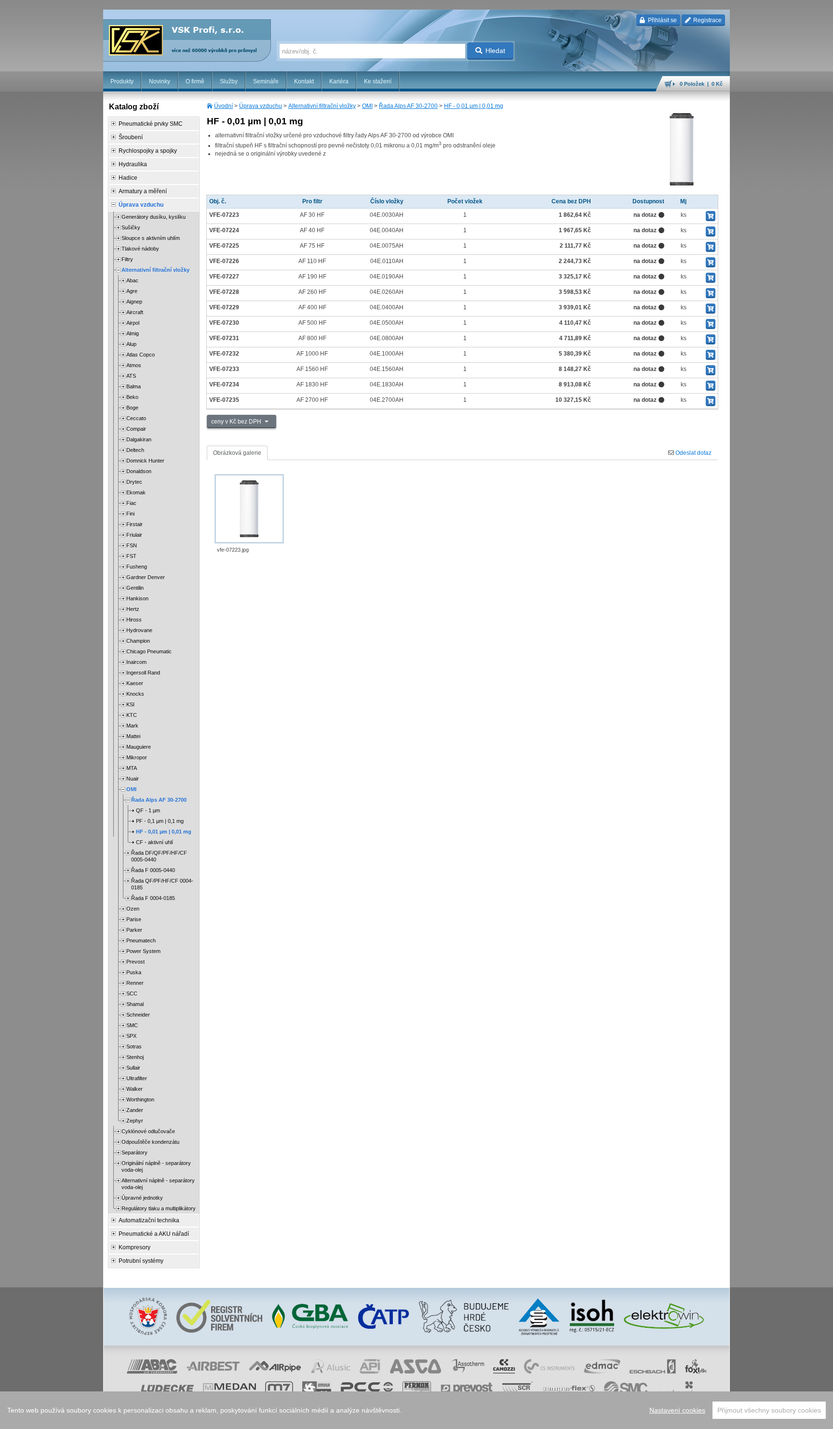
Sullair (133, 1068)
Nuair (132, 778)
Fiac (131, 503)
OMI (367, 106)
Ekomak (136, 492)
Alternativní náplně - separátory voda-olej (158, 1184)
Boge (132, 407)
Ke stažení (377, 81)
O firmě (195, 81)
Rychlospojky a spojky (148, 150)
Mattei (133, 736)
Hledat (495, 50)
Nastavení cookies (677, 1410)
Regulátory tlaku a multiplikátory (158, 1208)
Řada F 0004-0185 (153, 898)
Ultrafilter (136, 1078)
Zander (134, 1110)
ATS (131, 376)
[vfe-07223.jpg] (249, 508)
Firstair (134, 524)
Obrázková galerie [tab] (237, 453)
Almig (132, 333)
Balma (133, 386)
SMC (132, 1025)
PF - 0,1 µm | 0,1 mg (160, 821)
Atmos (133, 365)
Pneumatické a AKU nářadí (154, 1234)
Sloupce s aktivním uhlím (150, 238)
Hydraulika (133, 164)
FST (131, 556)
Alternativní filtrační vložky (322, 106)
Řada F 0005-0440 (153, 870)
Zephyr (134, 1121)
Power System (143, 951)
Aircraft (134, 312)
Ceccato (136, 418)
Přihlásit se (661, 20)
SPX (131, 1036)
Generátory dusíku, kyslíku (153, 217)
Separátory (134, 1152)
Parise (133, 919)
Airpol (132, 323)
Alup (131, 344)
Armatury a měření (143, 191)
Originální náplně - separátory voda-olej (156, 1166)
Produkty (122, 81)
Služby (229, 81)
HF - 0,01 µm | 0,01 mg (473, 106)
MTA (131, 768)
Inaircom (136, 662)
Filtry (127, 259)
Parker (134, 930)
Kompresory (134, 1247)
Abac (132, 280)
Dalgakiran (138, 439)
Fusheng (136, 566)
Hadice (128, 177)
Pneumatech (141, 940)
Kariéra (339, 81)
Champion (138, 641)
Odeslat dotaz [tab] (693, 453)
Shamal (135, 1004)
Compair (136, 429)
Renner (135, 983)
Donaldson (138, 471)
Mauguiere (138, 747)
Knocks (135, 694)
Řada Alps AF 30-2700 (408, 106)
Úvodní (223, 106)
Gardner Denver (145, 577)
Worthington (140, 1099)
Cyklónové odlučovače (148, 1131)
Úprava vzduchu (260, 106)
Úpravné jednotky (142, 1198)
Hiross (134, 619)
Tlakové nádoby (140, 248)
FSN (131, 545)
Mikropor (136, 757)
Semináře (266, 81)
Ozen (132, 909)
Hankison (137, 598)
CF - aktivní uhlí (154, 842)
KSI (130, 704)
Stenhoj (135, 1057)
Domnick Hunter (145, 460)
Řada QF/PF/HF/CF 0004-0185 (162, 884)
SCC (131, 993)
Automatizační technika (149, 1220)
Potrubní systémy (141, 1260)
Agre (131, 291)
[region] (416, 1410)
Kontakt (304, 81)
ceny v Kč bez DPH (237, 421)
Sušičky (130, 227)
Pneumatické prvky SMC (151, 123)
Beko (132, 397)
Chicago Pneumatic (149, 651)
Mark (132, 725)
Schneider (138, 1015)
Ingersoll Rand (143, 672)
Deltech (135, 450)
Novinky (159, 81)
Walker (134, 1089)
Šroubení (131, 137)
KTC (131, 715)
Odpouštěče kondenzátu (150, 1142)
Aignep (134, 301)
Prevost (135, 962)
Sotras (134, 1046)
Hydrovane (139, 630)
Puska (133, 972)
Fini (130, 513)
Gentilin (135, 588)
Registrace (707, 20)
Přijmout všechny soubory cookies (769, 1410)
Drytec (134, 482)
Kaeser (134, 683)
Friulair (134, 535)
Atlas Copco (140, 354)
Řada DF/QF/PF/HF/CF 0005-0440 (159, 856)
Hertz (132, 609)
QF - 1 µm (148, 810)
